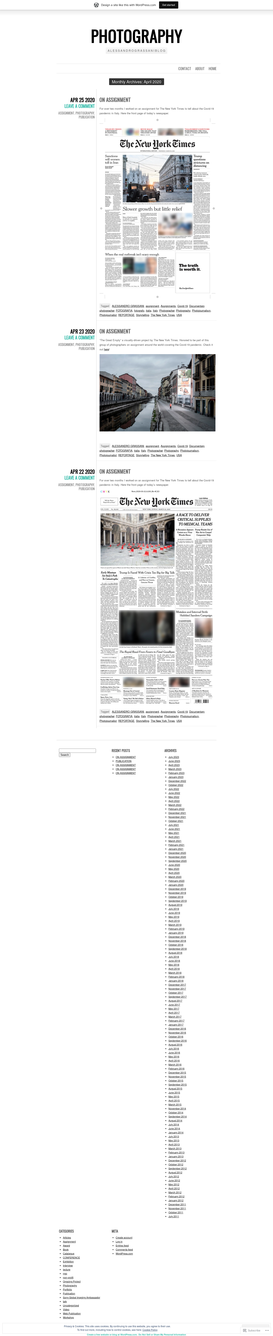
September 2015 (177, 1084)
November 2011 (177, 1208)
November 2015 (177, 1076)
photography (136, 35)
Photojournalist (108, 315)
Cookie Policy (149, 1329)
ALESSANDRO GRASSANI (128, 306)
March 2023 (174, 769)
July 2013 (173, 1136)
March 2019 (174, 924)
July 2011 (173, 1216)
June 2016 (174, 1052)
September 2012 (177, 1168)
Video (66, 1309)
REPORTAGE (126, 315)
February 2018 (176, 976)
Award (66, 1245)
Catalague (68, 1253)
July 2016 (173, 1048)
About (200, 68)
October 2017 (175, 992)
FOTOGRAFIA (124, 310)
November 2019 (177, 892)
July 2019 (173, 908)
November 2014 (177, 1108)
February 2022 (176, 809)
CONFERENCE (71, 1257)
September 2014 (177, 1116)
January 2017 (175, 1024)
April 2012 (174, 1188)
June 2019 (174, 912)
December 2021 (177, 813)
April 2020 (174, 872)
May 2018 (173, 964)
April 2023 (174, 765)
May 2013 (173, 1140)
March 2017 (174, 1016)
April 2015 (174, 1100)
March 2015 (174, 1104)
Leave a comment (80, 106)
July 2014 (173, 1124)
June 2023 (174, 761)
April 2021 (174, 836)
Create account (124, 1237)
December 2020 (177, 852)
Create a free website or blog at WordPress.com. (112, 1334)
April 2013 (174, 1144)
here (106, 349)
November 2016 (177, 1032)
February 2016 (176, 1068)
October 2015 (175, 1080)
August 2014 (175, 1120)
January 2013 (175, 1156)
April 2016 (174, 1060)
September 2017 (177, 996)
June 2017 (174, 1004)
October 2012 (175, 1164)
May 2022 (173, 797)
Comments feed (124, 1249)
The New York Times (163, 315)
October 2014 (175, 1112)
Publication (87, 117)
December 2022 (177, 781)
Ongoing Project (72, 1281)
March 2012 (174, 1192)
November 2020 (177, 856)
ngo (65, 1273)
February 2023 (176, 773)
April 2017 (174, 1012)
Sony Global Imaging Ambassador (81, 1297)
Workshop (68, 1317)
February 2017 (176, 1020)
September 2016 (177, 1040)
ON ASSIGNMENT (115, 99)
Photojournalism (201, 310)
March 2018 (174, 972)
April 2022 (174, 801)
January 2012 (175, 1200)
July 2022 (173, 789)
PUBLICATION (124, 761)
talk (65, 1301)
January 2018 (175, 980)
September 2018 (177, 948)
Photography (85, 113)
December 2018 (177, 936)
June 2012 (174, 1180)
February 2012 (176, 1196)
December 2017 (177, 984)
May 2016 (173, 1056)
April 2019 (174, 920)
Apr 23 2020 (82, 331)
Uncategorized (71, 1305)
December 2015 (177, 1072)
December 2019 (177, 888)
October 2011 (175, 1212)
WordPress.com (124, 1253)
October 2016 (175, 1036)
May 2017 (173, 1008)
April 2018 (174, 968)
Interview (68, 1265)
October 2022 (175, 785)
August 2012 (175, 1172)
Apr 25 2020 (82, 99)
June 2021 (174, 828)
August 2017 (175, 1000)
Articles (67, 1237)
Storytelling (142, 315)
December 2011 (177, 1204)
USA (179, 315)
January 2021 (175, 848)
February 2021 (176, 844)
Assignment (66, 113)
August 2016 (175, 1044)
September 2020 (177, 860)
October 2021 (175, 820)
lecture (66, 1269)
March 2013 (174, 1148)
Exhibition (68, 1261)
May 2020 (173, 868)
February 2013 (176, 1152)
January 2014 (175, 1132)
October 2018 (175, 944)
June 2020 (174, 864)
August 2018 (175, 952)
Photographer (166, 310)
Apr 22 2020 (82, 471)
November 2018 (177, 940)
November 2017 (177, 988)
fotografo (139, 310)
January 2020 (175, 884)
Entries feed (122, 1245)
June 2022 (174, 793)
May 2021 (173, 832)
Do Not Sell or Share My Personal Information (162, 1334)
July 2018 (173, 956)
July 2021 (173, 824)
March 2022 (174, 805)
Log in (119, 1241)
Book (66, 1249)
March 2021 (174, 840)
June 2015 (174, 1092)
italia (148, 310)
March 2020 (174, 876)
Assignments (168, 306)
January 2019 (175, 932)
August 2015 (175, 1088)
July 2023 (173, 757)
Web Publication (72, 1313)
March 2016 (174, 1064)
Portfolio (67, 1289)
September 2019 (177, 900)
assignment (152, 306)
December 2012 (177, 1160)
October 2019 (175, 896)
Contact (184, 68)
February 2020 (176, 880)
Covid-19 (182, 306)
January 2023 (175, 777)
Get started (168, 4)
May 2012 (173, 1184)
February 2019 (176, 928)
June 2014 (174, 1128)
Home (212, 68)
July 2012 (173, 1176)
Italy (155, 310)
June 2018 (174, 960)
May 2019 (173, 916)
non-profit (68, 1277)
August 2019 (175, 904)
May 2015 (173, 1096)
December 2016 (177, 1028)
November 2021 (177, 816)
